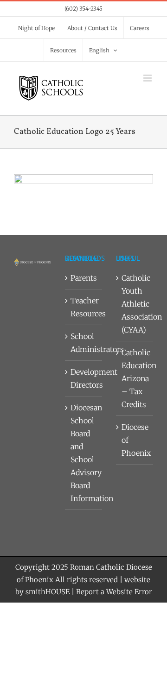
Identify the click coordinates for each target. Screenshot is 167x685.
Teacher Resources (84, 307)
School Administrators (84, 343)
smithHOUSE (48, 591)
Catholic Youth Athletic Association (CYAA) (135, 303)
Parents (84, 278)
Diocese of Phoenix (135, 440)
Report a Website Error (114, 591)
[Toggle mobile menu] (148, 78)
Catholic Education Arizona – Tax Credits (135, 378)
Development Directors (84, 378)
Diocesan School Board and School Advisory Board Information (84, 453)
